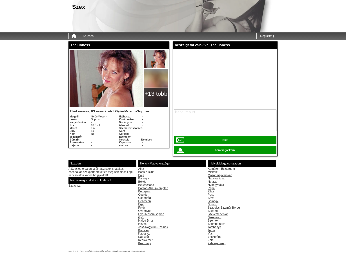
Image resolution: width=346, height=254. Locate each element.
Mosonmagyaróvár (220, 175)
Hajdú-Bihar (146, 220)
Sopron (212, 204)
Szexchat (74, 185)
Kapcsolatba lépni (138, 251)
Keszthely (144, 243)
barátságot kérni (225, 150)
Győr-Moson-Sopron (151, 214)
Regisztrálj (267, 35)
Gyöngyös (144, 210)
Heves (142, 223)
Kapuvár (143, 236)
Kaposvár (144, 233)
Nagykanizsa (216, 178)
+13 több (156, 93)
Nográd (212, 181)
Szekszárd (214, 217)
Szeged (213, 210)
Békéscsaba (146, 184)
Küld (225, 139)
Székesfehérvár (218, 214)
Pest (211, 194)
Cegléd (143, 194)
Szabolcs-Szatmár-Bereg (224, 207)
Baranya (143, 178)
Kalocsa (143, 230)
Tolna (211, 230)
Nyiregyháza (216, 184)
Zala (211, 240)
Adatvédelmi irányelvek (121, 251)
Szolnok (213, 220)
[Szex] (74, 36)
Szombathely (216, 223)
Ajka (141, 168)
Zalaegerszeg (216, 243)
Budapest (144, 191)
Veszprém (214, 236)
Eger (141, 204)
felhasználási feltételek (103, 251)
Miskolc (213, 171)
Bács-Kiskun (146, 171)
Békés (142, 181)
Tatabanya (214, 227)
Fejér (141, 207)
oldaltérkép (89, 251)
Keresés (88, 35)
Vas (210, 233)
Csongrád (144, 197)
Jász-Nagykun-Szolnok (153, 227)
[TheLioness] (106, 78)
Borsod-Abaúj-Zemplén (153, 188)
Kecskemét (145, 240)
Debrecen (144, 201)
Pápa (211, 188)
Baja (141, 175)
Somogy (213, 201)
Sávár (211, 197)
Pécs (211, 191)
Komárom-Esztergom (221, 168)
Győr (141, 217)
